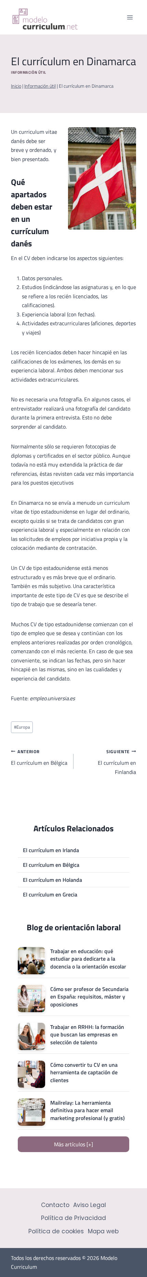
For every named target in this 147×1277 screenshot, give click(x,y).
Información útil (28, 72)
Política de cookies (56, 1231)
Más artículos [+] (73, 1144)
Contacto (55, 1205)
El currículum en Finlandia (117, 762)
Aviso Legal (89, 1205)
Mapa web (103, 1231)
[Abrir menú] (129, 17)
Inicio (16, 86)
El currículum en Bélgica (39, 757)
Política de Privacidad (73, 1218)
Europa (22, 726)
